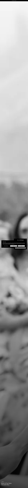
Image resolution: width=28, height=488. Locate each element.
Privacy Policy (13, 244)
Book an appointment (5, 2)
